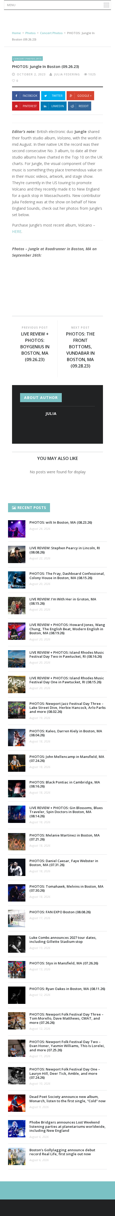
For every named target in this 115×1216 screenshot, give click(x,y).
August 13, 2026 (39, 948)
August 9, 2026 (39, 1107)
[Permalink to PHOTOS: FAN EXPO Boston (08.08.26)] (16, 918)
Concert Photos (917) (27, 58)
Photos (30, 33)
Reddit (84, 106)
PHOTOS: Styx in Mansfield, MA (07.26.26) (63, 963)
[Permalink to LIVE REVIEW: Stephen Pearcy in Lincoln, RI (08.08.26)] (16, 554)
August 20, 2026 (39, 584)
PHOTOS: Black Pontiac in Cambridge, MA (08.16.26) (64, 784)
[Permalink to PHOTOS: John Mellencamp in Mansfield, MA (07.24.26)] (16, 763)
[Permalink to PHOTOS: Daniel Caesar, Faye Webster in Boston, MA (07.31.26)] (16, 867)
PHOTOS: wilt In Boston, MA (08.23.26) (60, 522)
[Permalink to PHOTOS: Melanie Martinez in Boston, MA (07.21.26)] (16, 841)
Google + (84, 96)
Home (16, 33)
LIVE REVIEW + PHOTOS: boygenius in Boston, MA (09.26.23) (34, 346)
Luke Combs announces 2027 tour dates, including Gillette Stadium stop (63, 939)
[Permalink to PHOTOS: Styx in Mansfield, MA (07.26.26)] (16, 969)
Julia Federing (67, 74)
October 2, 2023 (31, 74)
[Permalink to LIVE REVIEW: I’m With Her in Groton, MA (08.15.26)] (16, 605)
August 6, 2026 (39, 1137)
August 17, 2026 (39, 918)
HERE (16, 231)
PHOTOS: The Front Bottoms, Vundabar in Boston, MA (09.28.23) (80, 350)
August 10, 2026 (39, 1083)
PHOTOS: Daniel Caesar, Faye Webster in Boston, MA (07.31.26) (63, 862)
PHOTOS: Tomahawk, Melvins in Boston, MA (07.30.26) (66, 888)
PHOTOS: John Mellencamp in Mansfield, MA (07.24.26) (66, 758)
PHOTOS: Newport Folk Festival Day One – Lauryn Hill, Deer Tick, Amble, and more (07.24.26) (64, 1073)
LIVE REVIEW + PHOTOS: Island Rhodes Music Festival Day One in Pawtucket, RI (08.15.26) (66, 680)
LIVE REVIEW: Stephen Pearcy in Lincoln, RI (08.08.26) (64, 550)
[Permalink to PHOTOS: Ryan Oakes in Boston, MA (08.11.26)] (16, 995)
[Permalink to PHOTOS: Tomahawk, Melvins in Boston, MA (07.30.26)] (16, 893)
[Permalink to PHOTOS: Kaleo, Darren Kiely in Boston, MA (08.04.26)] (16, 737)
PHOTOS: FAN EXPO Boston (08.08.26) (60, 912)
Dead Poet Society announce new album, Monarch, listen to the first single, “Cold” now (67, 1098)
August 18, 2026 (39, 741)
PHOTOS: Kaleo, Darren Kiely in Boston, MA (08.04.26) (65, 733)
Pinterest (30, 106)
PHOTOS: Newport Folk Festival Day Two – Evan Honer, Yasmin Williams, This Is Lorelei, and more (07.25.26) (67, 1045)
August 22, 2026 (39, 558)
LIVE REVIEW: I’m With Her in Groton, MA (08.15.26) (62, 601)
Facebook (30, 96)
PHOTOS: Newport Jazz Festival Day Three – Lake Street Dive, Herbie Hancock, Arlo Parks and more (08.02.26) (67, 707)
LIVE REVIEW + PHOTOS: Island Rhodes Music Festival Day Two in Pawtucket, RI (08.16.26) (66, 654)
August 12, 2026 (39, 995)
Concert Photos (51, 33)
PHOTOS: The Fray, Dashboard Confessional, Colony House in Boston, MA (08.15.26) (67, 575)
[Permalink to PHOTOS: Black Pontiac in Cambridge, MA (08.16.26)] (16, 788)
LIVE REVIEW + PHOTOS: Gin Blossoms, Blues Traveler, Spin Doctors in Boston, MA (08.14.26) (66, 811)
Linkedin (57, 106)
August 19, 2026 (39, 718)
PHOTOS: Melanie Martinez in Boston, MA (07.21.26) (64, 837)
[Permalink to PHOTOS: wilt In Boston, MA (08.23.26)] (16, 529)
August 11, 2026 (39, 1056)
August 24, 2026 (39, 529)
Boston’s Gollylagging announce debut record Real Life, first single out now (62, 1152)
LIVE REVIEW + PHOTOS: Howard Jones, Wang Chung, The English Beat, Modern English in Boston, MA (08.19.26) (67, 628)
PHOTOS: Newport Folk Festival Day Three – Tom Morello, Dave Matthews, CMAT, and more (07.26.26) (66, 1018)
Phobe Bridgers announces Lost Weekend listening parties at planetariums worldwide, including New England (67, 1126)
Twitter (57, 96)
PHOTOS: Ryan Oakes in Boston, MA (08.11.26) (67, 988)
